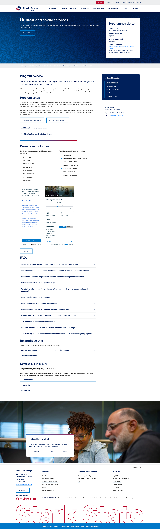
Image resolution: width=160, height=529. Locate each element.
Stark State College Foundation (87, 479)
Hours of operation (48, 479)
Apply (100, 2)
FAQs (108, 93)
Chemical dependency (29, 350)
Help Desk (116, 487)
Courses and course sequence (32, 120)
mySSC (130, 2)
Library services (118, 490)
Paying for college (98, 8)
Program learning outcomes (57, 120)
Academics (52, 8)
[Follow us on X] (31, 499)
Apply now (26, 251)
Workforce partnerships (85, 476)
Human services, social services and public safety (121, 47)
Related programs (111, 96)
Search (137, 8)
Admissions (85, 8)
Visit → (52, 452)
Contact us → (23, 490)
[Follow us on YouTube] (34, 499)
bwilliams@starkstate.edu (116, 115)
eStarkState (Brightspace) (121, 479)
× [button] (103, 526)
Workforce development (69, 8)
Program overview (112, 83)
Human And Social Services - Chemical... (69, 498)
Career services (117, 484)
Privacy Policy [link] (84, 526)
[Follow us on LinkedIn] (27, 499)
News (44, 487)
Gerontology (64, 350)
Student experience (114, 8)
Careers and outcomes (113, 89)
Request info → (36, 452)
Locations (45, 476)
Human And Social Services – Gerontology (121, 498)
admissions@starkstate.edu (24, 484)
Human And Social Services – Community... (95, 498)
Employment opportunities (50, 484)
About (126, 8)
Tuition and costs (27, 380)
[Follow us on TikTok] (24, 499)
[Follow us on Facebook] (17, 499)
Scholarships (25, 390)
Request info (109, 2)
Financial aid (25, 385)
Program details (111, 86)
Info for (139, 2)
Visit (117, 2)
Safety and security (48, 490)
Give (123, 2)
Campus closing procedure (50, 481)
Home (22, 66)
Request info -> (27, 33)
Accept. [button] (96, 526)
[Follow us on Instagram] (21, 499)
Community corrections (29, 355)
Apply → (65, 452)
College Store (117, 481)
